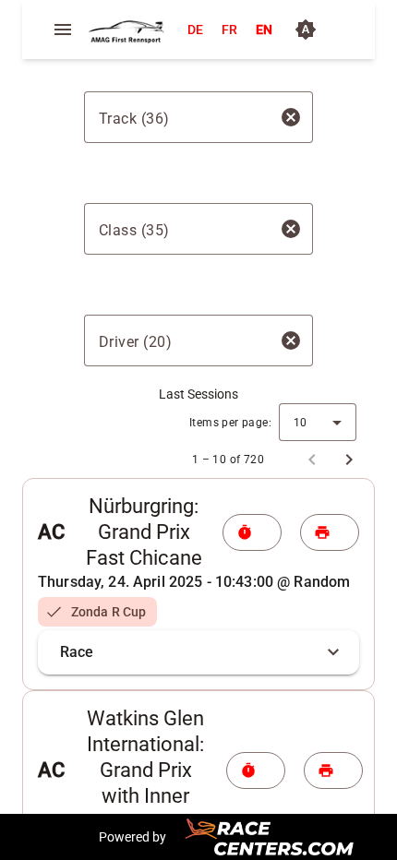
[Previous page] (312, 459)
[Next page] (349, 459)
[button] (198, 652)
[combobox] (182, 117)
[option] (97, 612)
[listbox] (198, 611)
